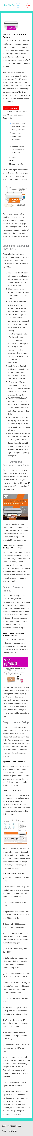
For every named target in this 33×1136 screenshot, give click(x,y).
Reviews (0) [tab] (12, 161)
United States (15, 123)
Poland (13, 152)
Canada (14, 136)
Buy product (11, 108)
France (14, 133)
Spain (13, 143)
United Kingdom (16, 126)
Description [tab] (12, 157)
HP (25, 115)
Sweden (14, 149)
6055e (20, 115)
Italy (13, 139)
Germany (14, 129)
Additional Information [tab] (16, 164)
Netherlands (15, 146)
